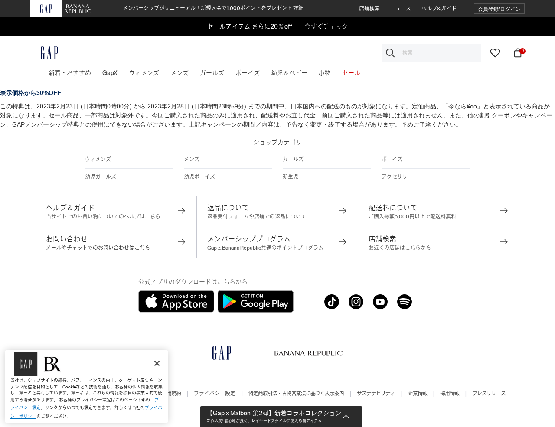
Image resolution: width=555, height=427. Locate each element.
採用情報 (449, 394)
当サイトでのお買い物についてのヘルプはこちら (103, 217)
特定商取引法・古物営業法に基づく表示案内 (296, 394)
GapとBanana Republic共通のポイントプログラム (265, 248)
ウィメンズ (98, 159)
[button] (499, 9)
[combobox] (431, 53)
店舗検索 (369, 9)
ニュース (400, 9)
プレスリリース (489, 394)
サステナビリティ (376, 394)
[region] (86, 386)
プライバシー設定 (214, 394)
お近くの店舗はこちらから (400, 248)
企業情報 (417, 394)
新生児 (290, 177)
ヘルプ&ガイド (439, 9)
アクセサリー (397, 177)
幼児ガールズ (100, 177)
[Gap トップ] (44, 52)
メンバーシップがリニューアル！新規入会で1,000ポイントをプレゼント (213, 8)
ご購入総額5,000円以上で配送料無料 (412, 217)
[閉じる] (156, 363)
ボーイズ (392, 159)
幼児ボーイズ (199, 177)
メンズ (191, 159)
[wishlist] (495, 52)
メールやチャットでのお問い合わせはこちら (98, 248)
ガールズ (293, 159)
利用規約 (171, 394)
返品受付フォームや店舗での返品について (256, 217)
